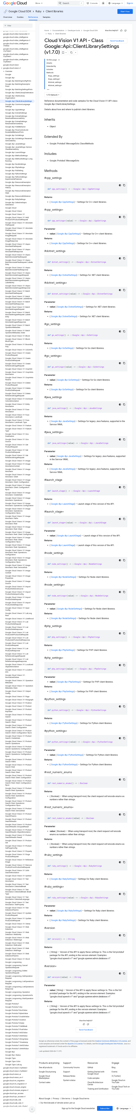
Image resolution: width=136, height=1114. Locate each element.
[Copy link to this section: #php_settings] (64, 626)
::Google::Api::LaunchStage (62, 504)
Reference (33, 17)
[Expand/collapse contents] (59, 59)
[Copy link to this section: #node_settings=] (67, 585)
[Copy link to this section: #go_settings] (63, 324)
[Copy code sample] (124, 185)
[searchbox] (18, 25)
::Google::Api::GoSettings (61, 348)
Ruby (38, 11)
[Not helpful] (125, 31)
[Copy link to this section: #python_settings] (68, 699)
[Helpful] (121, 31)
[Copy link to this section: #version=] (59, 966)
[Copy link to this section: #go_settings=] (64, 356)
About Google (44, 1098)
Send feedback (117, 41)
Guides (20, 17)
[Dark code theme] (120, 185)
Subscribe (104, 1108)
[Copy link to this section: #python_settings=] (69, 731)
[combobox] (70, 3)
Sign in (130, 3)
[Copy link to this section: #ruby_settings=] (66, 886)
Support (66, 1072)
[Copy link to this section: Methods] (61, 171)
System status (69, 1080)
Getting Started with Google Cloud (96, 1073)
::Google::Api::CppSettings (62, 202)
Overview (7, 17)
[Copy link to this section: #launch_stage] (65, 480)
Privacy (56, 1098)
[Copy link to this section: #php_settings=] (66, 658)
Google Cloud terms (81, 1098)
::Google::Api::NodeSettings (62, 577)
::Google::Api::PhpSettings (62, 650)
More (37, 3)
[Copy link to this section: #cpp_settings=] (66, 210)
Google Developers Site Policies (110, 1044)
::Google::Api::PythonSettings (63, 723)
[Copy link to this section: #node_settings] (66, 553)
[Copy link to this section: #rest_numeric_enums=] (76, 807)
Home (46, 30)
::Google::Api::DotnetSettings (63, 275)
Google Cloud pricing (47, 1072)
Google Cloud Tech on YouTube (121, 1088)
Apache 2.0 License (75, 1044)
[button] (17, 68)
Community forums (71, 1067)
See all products (45, 1067)
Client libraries (54, 11)
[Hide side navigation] (32, 1109)
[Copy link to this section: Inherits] (57, 119)
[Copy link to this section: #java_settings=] (66, 432)
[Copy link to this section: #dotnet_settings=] (69, 283)
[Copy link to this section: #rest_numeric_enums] (74, 772)
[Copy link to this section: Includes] (59, 154)
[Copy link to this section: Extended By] (65, 137)
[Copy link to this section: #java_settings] (64, 397)
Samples (46, 17)
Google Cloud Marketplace (44, 1077)
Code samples (93, 1078)
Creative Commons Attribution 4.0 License (111, 1041)
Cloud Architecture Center (95, 1083)
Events (114, 1072)
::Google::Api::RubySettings (62, 879)
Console (94, 3)
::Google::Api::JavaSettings (62, 421)
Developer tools (74, 30)
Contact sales (44, 1082)
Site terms (65, 1098)
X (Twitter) (116, 1076)
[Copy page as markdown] (71, 52)
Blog (113, 1067)
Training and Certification (98, 1089)
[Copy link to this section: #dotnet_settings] (68, 251)
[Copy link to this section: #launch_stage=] (66, 511)
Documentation (58, 30)
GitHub (90, 1067)
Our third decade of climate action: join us (57, 1103)
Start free (125, 11)
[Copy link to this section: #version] (57, 928)
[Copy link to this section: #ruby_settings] (65, 855)
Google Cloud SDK (19, 11)
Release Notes (69, 1076)
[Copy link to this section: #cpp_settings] (64, 178)
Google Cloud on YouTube (118, 1081)
